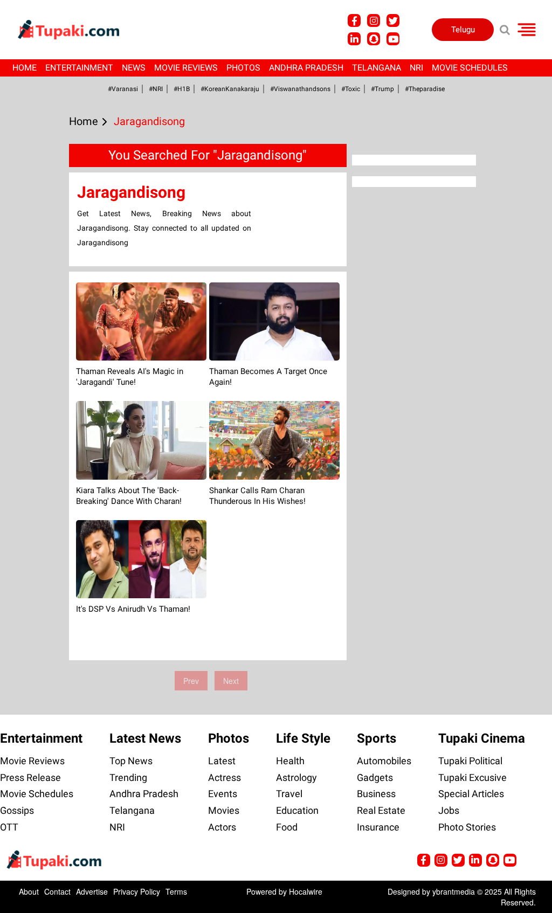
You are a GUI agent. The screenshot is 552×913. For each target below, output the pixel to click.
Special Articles (471, 793)
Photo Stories (467, 827)
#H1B (182, 89)
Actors (222, 827)
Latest (222, 760)
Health (290, 760)
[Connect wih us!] (354, 38)
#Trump (382, 89)
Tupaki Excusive (472, 777)
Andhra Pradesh (306, 68)
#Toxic (350, 89)
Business (376, 793)
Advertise (92, 891)
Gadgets (375, 777)
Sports (376, 738)
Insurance (378, 827)
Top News (131, 760)
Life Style (303, 738)
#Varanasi (123, 89)
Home (24, 68)
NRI (416, 68)
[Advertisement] (48, 344)
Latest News (145, 738)
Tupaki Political (470, 760)
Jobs (448, 810)
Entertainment (79, 68)
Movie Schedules (470, 68)
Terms (176, 891)
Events (222, 793)
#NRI (156, 89)
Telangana (376, 68)
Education (297, 810)
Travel (289, 793)
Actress (224, 777)
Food (287, 827)
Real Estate (381, 810)
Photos (243, 68)
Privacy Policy (136, 891)
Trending (128, 777)
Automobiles (384, 760)
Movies (223, 810)
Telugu (463, 29)
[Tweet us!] (373, 20)
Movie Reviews (186, 68)
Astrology (296, 777)
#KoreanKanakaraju (230, 89)
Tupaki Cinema (481, 738)
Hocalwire (305, 891)
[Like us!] (354, 20)
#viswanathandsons (300, 89)
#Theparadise (425, 89)
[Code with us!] (373, 38)
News (134, 68)
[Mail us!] (393, 38)
